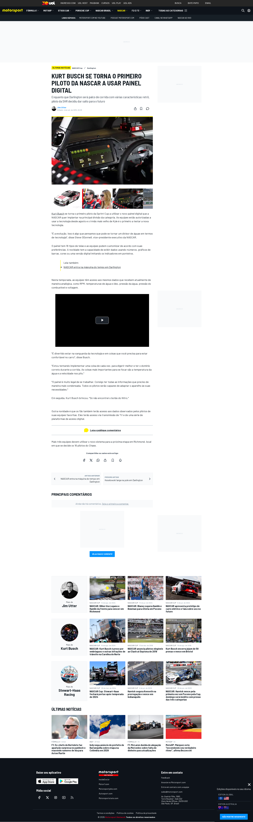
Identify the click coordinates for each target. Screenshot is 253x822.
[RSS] (72, 797)
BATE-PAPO (193, 3)
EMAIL (208, 3)
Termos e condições (105, 813)
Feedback (165, 777)
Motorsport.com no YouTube (92, 18)
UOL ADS (127, 3)
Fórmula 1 (31, 10)
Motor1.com (104, 784)
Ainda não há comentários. (102, 503)
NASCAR (121, 10)
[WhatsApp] (98, 460)
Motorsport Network (115, 817)
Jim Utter (61, 107)
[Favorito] (141, 109)
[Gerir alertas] (120, 460)
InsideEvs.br (104, 779)
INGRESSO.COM (68, 3)
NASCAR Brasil (103, 10)
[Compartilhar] (135, 109)
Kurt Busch (58, 213)
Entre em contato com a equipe (175, 787)
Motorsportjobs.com (108, 789)
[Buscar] (243, 10)
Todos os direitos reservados (140, 817)
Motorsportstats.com (108, 798)
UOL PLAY (116, 3)
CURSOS (105, 3)
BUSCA (178, 3)
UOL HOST (83, 3)
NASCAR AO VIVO (184, 18)
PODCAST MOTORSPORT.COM (122, 18)
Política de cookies (125, 813)
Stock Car (63, 10)
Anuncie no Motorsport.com (173, 782)
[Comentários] (148, 109)
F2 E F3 (135, 10)
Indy (148, 10)
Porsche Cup (82, 10)
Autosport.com (105, 793)
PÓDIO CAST (144, 18)
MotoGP (47, 10)
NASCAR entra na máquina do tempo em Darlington (92, 267)
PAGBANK (94, 3)
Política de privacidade (146, 813)
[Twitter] (91, 460)
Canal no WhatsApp (163, 18)
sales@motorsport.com (171, 791)
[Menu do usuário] (249, 10)
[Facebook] (84, 460)
